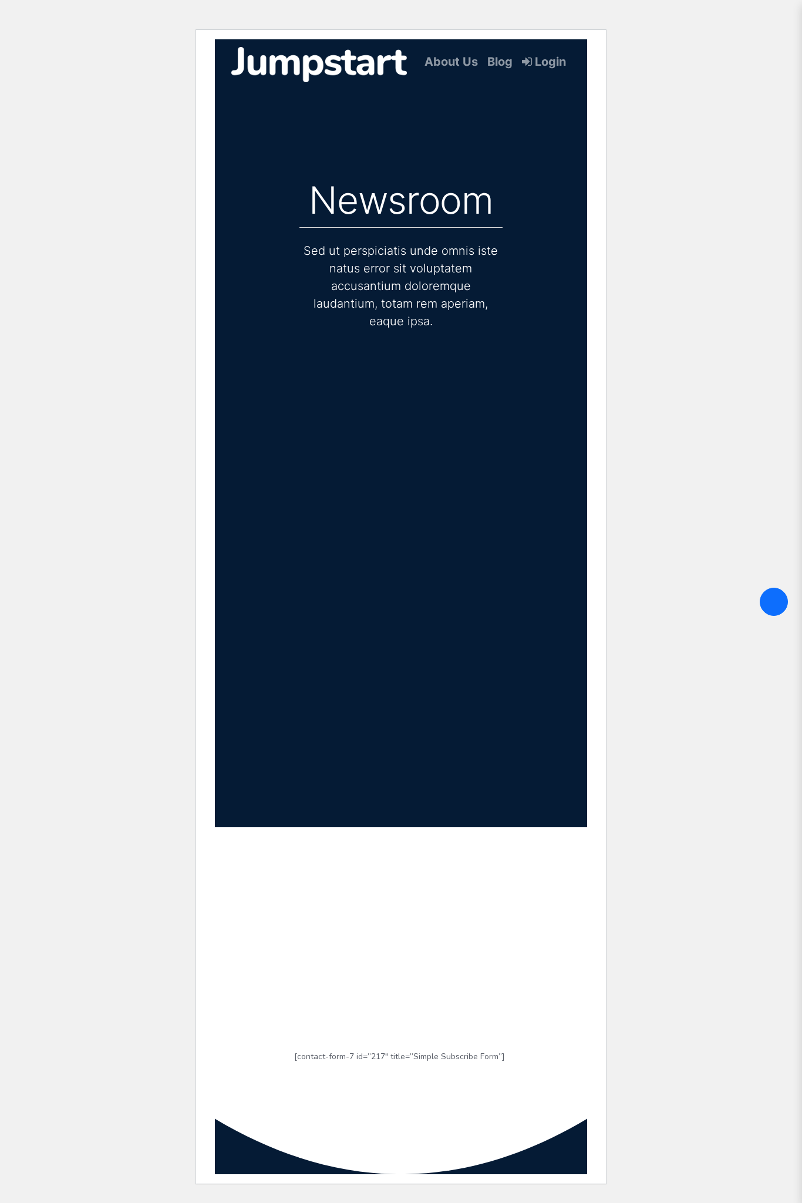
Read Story (361, 604)
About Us (451, 62)
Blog (500, 62)
